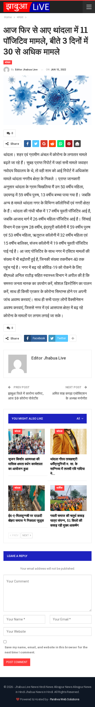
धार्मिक (59, 487)
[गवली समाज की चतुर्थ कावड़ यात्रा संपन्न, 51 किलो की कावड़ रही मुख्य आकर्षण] (68, 498)
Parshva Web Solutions (64, 699)
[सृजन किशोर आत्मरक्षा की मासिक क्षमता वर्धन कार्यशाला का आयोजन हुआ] (26, 441)
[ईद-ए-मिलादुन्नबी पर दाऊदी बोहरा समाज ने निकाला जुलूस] (26, 498)
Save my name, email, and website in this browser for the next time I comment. (46, 650)
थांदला (8, 62)
